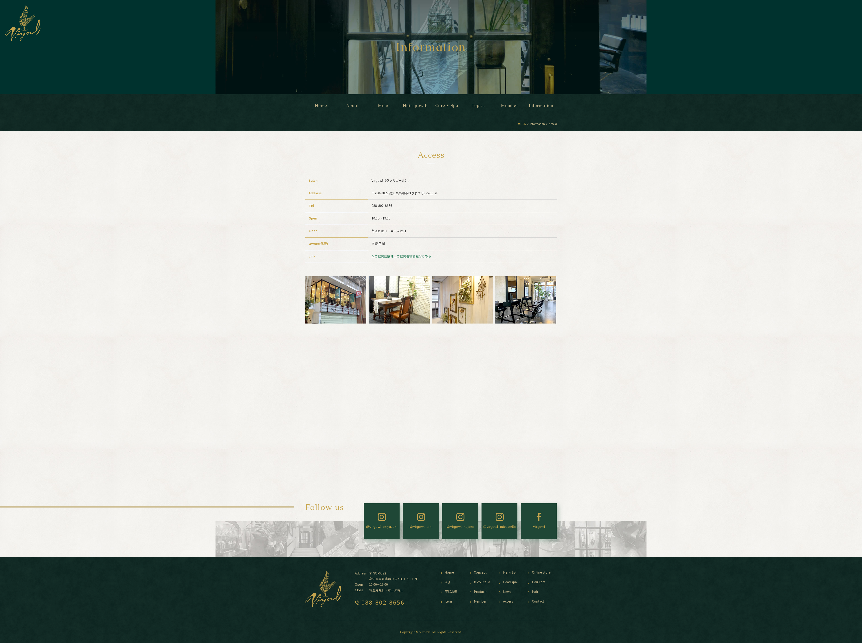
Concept (480, 572)
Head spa (510, 582)
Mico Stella (482, 582)
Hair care (538, 582)
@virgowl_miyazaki (381, 526)
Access (508, 601)
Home (321, 105)
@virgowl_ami (420, 526)
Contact (538, 601)
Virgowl (539, 526)
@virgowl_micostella (499, 526)
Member (509, 105)
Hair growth (415, 105)
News (507, 592)
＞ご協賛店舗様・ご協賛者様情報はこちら (401, 256)
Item (448, 601)
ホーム (522, 124)
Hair (535, 592)
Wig (447, 582)
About (352, 105)
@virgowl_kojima (460, 526)
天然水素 (451, 592)
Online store (541, 572)
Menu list (510, 572)
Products (480, 592)
